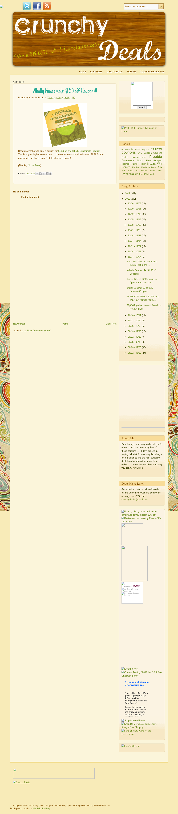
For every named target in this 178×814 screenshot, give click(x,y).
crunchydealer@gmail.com (135, 499)
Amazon (136, 149)
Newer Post (19, 323)
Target (142, 174)
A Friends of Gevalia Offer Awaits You (137, 683)
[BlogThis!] (40, 173)
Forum (131, 71)
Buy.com (145, 150)
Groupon (157, 160)
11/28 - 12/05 (135, 225)
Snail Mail (156, 170)
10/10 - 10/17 (135, 315)
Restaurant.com (148, 167)
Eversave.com (138, 157)
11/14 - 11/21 (135, 235)
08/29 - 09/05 (135, 347)
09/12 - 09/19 (135, 336)
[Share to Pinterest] (50, 173)
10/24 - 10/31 (135, 251)
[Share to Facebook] (47, 173)
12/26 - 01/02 (135, 203)
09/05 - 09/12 (135, 342)
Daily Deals (115, 71)
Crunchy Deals (37, 805)
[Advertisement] (39, 297)
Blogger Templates (55, 805)
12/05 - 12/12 (135, 219)
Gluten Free (144, 160)
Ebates (125, 157)
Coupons (96, 71)
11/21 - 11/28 (135, 230)
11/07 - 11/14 (135, 241)
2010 (128, 198)
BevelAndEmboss (102, 805)
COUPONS (129, 152)
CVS (139, 153)
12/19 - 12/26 (135, 208)
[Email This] (37, 173)
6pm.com (126, 149)
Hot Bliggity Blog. (42, 808)
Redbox (136, 167)
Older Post (111, 323)
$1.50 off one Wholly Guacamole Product (79, 151)
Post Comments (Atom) (39, 330)
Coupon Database (152, 71)
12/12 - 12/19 (135, 214)
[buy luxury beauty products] (132, 590)
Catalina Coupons (153, 153)
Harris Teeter (138, 164)
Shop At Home (137, 170)
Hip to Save (34, 165)
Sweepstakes (130, 173)
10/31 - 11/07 (135, 246)
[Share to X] (43, 173)
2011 (128, 193)
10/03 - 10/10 (135, 320)
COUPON (30, 173)
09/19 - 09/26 (135, 331)
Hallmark (126, 164)
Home (82, 71)
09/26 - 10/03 (135, 326)
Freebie (155, 157)
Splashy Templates (76, 805)
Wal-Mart (149, 174)
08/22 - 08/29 (135, 352)
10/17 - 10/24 (135, 257)
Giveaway (128, 160)
